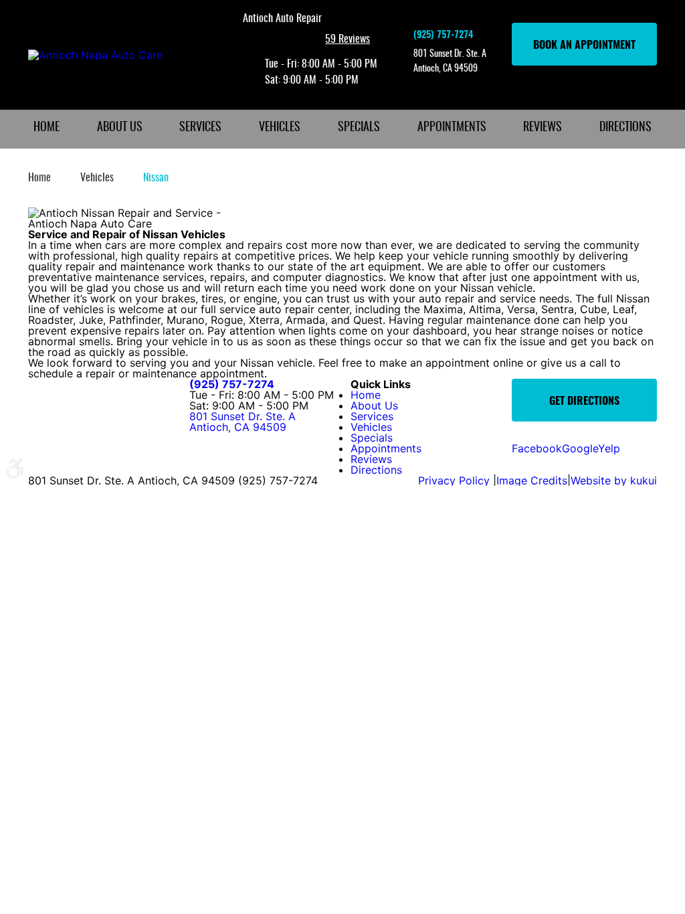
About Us (119, 128)
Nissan (156, 178)
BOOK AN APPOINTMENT (584, 45)
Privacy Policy (455, 480)
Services (200, 128)
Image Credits (531, 480)
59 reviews (347, 39)
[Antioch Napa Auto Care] (95, 55)
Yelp (609, 448)
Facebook (537, 448)
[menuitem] (46, 129)
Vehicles (279, 128)
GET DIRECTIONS (584, 401)
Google (580, 448)
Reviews (542, 128)
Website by (614, 480)
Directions (625, 128)
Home (46, 128)
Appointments (451, 128)
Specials (359, 128)
